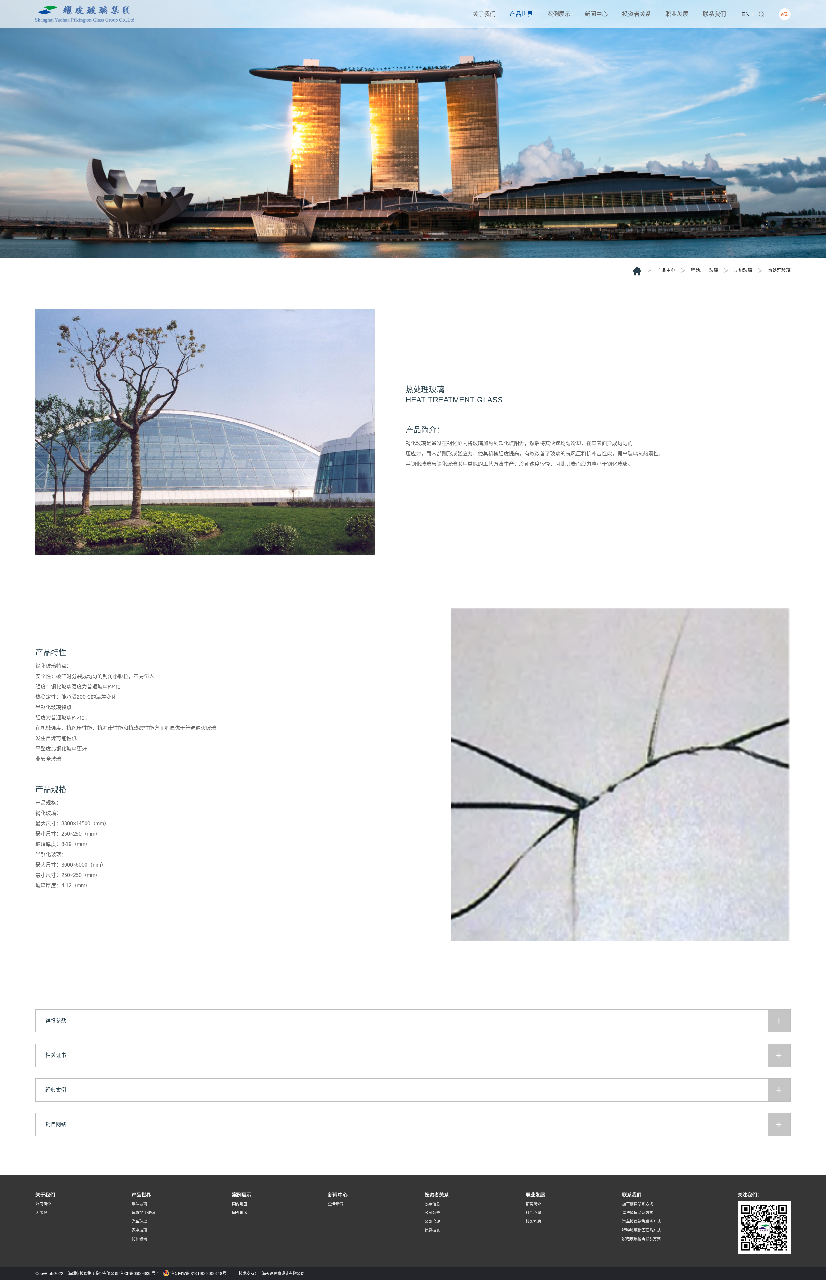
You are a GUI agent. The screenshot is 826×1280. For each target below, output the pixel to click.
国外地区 (239, 1213)
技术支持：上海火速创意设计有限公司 (272, 1273)
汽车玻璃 (139, 1221)
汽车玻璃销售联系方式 (641, 1221)
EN (745, 14)
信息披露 (432, 1230)
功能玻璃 (743, 270)
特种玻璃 (139, 1239)
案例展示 (558, 14)
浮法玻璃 (139, 1204)
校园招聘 (533, 1221)
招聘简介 (533, 1204)
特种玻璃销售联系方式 (641, 1230)
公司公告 (432, 1213)
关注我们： (750, 1194)
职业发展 (677, 14)
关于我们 (484, 14)
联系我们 (714, 14)
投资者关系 (636, 14)
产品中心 (666, 270)
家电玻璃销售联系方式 (641, 1239)
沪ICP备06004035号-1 (139, 1273)
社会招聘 (533, 1213)
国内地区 (239, 1204)
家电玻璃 (139, 1230)
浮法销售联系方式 (637, 1213)
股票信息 (432, 1204)
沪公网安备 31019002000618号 (197, 1273)
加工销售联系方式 (637, 1204)
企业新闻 (336, 1204)
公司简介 (43, 1204)
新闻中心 (596, 14)
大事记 (41, 1213)
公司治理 (432, 1221)
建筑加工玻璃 (704, 270)
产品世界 (521, 14)
